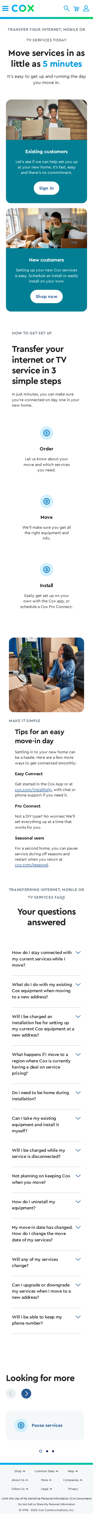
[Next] (26, 1394)
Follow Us (18, 1488)
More (44, 1480)
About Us (18, 1480)
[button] (66, 8)
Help (71, 1471)
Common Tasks (45, 1471)
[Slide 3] (53, 1450)
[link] (5, 8)
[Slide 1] (40, 1450)
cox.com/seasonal (31, 865)
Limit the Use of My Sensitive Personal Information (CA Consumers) (46, 1498)
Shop (18, 1471)
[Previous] (11, 1394)
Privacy (73, 1488)
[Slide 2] (47, 1450)
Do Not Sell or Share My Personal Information (46, 1504)
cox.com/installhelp (33, 790)
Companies (71, 1480)
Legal (44, 1488)
